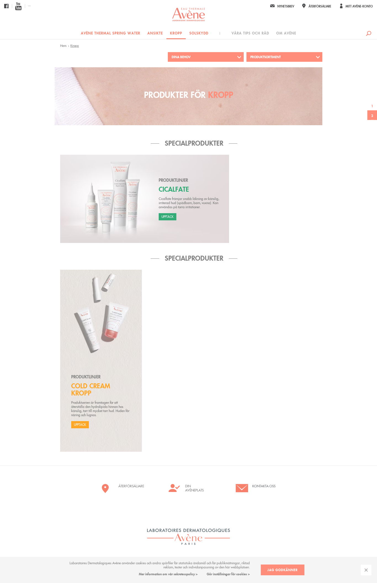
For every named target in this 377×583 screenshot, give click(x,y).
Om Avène (286, 33)
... (29, 5)
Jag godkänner (282, 570)
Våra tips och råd (250, 33)
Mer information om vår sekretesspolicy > (168, 574)
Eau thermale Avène (188, 14)
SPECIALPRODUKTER (194, 143)
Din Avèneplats (194, 488)
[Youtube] (18, 6)
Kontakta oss (263, 486)
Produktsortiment (265, 57)
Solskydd (198, 33)
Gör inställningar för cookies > (228, 574)
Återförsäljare (130, 486)
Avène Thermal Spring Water (110, 33)
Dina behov (181, 57)
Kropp (176, 33)
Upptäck (167, 217)
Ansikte (155, 33)
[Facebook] (6, 6)
